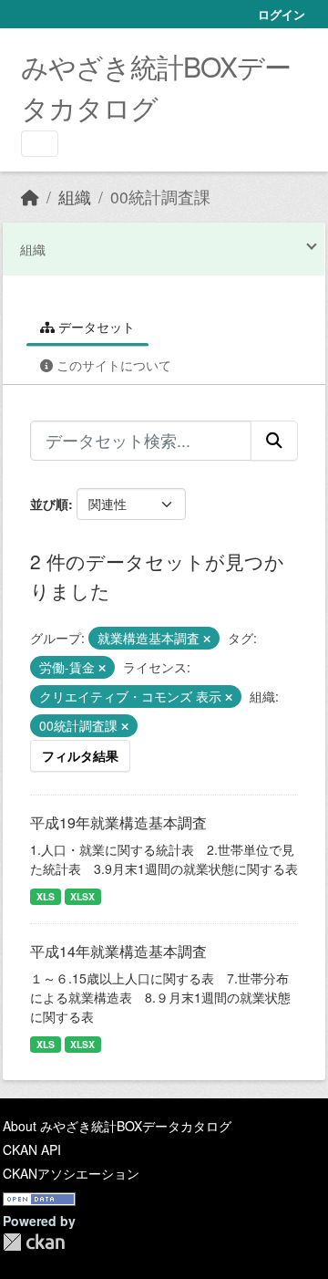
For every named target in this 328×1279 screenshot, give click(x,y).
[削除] (206, 638)
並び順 (49, 503)
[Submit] (274, 441)
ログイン (281, 14)
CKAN (34, 1242)
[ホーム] (30, 196)
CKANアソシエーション (71, 1173)
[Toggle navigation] (39, 143)
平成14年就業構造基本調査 (118, 951)
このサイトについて (112, 365)
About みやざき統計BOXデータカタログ (117, 1126)
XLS (45, 896)
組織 (74, 196)
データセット (95, 326)
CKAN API (32, 1149)
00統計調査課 (160, 196)
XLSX (82, 896)
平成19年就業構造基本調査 (118, 822)
